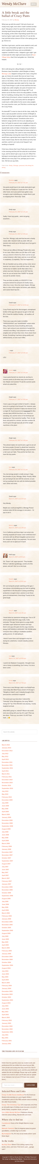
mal (10, 656)
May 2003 (5, 1011)
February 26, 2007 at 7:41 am (18, 182)
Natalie (11, 579)
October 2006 (6, 893)
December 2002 (7, 1026)
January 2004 (6, 988)
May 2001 (5, 1038)
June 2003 (5, 1009)
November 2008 (7, 823)
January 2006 (6, 919)
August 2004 (6, 968)
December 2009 (7, 800)
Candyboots (6, 1123)
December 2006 (7, 887)
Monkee (11, 180)
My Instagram (6, 1133)
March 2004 (6, 982)
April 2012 (5, 759)
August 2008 (6, 829)
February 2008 (7, 846)
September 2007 (7, 861)
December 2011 (7, 762)
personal (22, 165)
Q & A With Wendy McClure (11, 1112)
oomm (11, 370)
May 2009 (5, 808)
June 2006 (5, 904)
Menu (33, 4)
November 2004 (7, 959)
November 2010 (7, 782)
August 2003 (6, 1003)
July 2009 (5, 803)
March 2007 (6, 878)
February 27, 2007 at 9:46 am (18, 353)
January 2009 (6, 817)
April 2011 (5, 771)
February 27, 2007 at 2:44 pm (18, 372)
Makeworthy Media (16, 1159)
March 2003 (6, 1017)
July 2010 (5, 791)
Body (11, 165)
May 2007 (5, 872)
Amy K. (11, 610)
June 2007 (5, 869)
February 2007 (7, 881)
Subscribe (30, 1085)
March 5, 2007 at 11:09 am (17, 528)
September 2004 (7, 965)
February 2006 (7, 916)
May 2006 (5, 907)
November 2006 (7, 890)
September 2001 (7, 1032)
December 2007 (7, 852)
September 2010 (7, 788)
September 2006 (7, 895)
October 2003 (6, 997)
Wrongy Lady (6, 73)
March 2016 (6, 745)
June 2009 (5, 806)
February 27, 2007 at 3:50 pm (18, 399)
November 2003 (7, 994)
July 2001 (5, 1035)
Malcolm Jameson (8, 1128)
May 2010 (5, 794)
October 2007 (6, 858)
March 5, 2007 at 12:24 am (17, 499)
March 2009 (6, 814)
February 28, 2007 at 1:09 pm (18, 440)
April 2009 (5, 811)
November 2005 (7, 924)
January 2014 (6, 748)
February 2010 (7, 797)
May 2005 (5, 942)
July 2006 (5, 901)
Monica (11, 525)
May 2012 (5, 756)
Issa (10, 467)
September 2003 (7, 1000)
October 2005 (6, 927)
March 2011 (6, 774)
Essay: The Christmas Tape (11, 1105)
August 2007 (6, 864)
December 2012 (7, 750)
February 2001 (7, 1040)
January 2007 (6, 884)
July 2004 (5, 971)
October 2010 (6, 785)
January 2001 (6, 1043)
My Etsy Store (6, 1144)
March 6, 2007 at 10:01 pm (17, 581)
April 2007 (5, 875)
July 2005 (5, 936)
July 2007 (5, 866)
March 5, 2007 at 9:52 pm (17, 557)
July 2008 (5, 832)
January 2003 (6, 1023)
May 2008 (5, 837)
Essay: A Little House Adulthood (13, 1095)
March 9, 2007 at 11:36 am (17, 613)
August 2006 (6, 898)
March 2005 (6, 948)
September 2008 (7, 826)
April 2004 (5, 980)
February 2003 (7, 1020)
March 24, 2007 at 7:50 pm (17, 683)
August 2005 (6, 933)
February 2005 (7, 951)
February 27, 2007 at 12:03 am (19, 305)
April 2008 (5, 840)
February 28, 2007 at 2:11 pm (18, 469)
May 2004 (5, 977)
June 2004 (5, 974)
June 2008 (5, 835)
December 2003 (7, 991)
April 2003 (5, 1014)
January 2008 (6, 849)
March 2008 (6, 843)
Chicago (15, 165)
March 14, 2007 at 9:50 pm (17, 658)
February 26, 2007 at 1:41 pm (18, 212)
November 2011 (7, 765)
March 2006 (6, 913)
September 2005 (7, 930)
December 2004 (7, 956)
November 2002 (7, 1029)
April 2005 (5, 945)
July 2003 (5, 1006)
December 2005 (7, 922)
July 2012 (5, 753)
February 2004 (7, 985)
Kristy (11, 680)
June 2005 (5, 939)
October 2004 (6, 962)
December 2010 (7, 779)
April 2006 (5, 910)
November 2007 (7, 855)
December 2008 (7, 820)
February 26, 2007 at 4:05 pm (18, 234)
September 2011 (7, 768)
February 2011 (7, 777)
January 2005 (6, 953)
